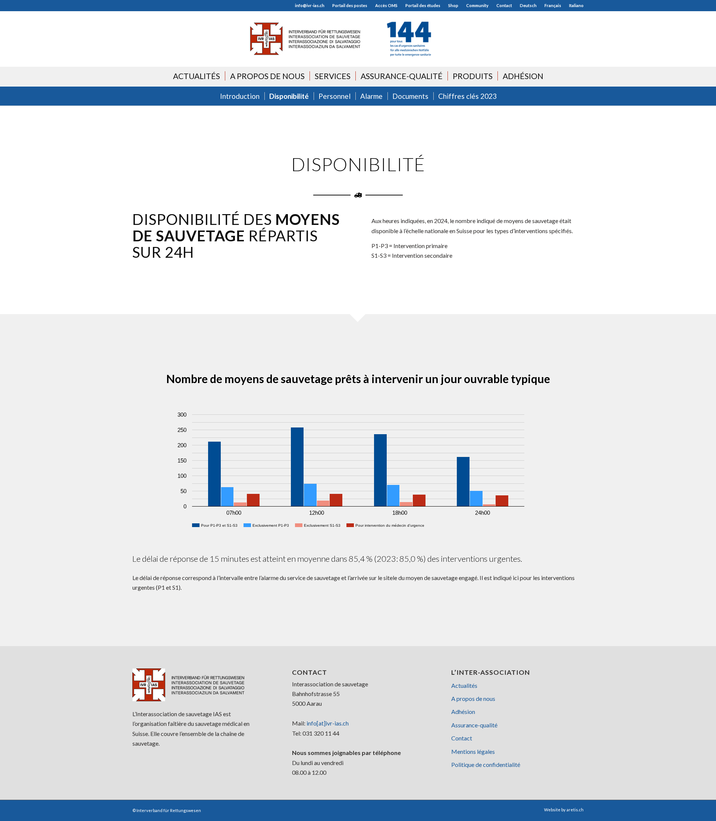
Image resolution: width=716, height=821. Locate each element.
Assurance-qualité (474, 724)
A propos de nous (473, 698)
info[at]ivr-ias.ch (328, 723)
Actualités (464, 685)
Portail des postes (349, 5)
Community (477, 5)
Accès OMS (386, 5)
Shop (453, 5)
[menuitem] (310, 5)
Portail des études (422, 5)
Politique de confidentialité (485, 764)
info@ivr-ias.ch (309, 5)
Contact (504, 5)
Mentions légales (473, 751)
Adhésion (463, 711)
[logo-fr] (358, 39)
